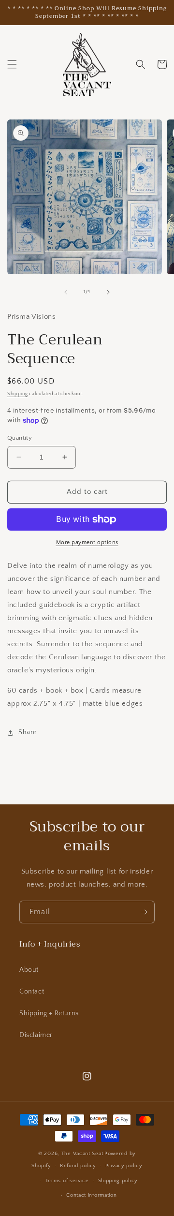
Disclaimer (36, 1035)
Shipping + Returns (49, 1013)
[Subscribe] (143, 912)
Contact (31, 991)
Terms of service (67, 1181)
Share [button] (27, 732)
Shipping (17, 394)
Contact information (91, 1195)
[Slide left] (65, 292)
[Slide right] (108, 292)
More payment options (87, 542)
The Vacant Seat (82, 1154)
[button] (12, 64)
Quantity (19, 437)
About (29, 970)
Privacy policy (124, 1166)
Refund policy (78, 1166)
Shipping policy (118, 1181)
